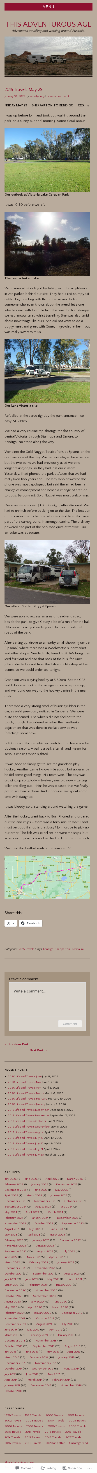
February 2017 (61, 1379)
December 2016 (41, 1385)
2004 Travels (55, 1420)
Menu (48, 7)
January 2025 (59, 1195)
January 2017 (12, 1385)
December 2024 (15, 1201)
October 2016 (14, 1391)
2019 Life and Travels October (27, 1121)
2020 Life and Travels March (26, 1093)
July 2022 (69, 1251)
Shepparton (62, 949)
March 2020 (60, 1307)
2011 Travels (32, 1431)
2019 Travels (33, 1443)
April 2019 (55, 1329)
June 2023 (56, 1229)
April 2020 (35, 1307)
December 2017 (15, 1363)
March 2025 (34, 1195)
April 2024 (32, 1212)
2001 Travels (75, 1415)
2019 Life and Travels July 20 (26, 1154)
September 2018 (44, 1346)
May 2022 (33, 1257)
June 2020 (60, 1301)
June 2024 (66, 1206)
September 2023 (73, 1223)
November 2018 (46, 1340)
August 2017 (71, 1368)
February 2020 (14, 1312)
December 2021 (15, 1268)
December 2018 (15, 1340)
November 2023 (15, 1223)
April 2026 (52, 1178)
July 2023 (35, 1229)
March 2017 (35, 1379)
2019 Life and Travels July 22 (26, 1143)
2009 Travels (77, 1426)
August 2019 (44, 1324)
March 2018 (12, 1357)
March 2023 (57, 1234)
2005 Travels (77, 1420)
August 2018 (72, 1346)
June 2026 (31, 1178)
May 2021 (53, 1279)
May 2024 (11, 1212)
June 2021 (31, 1279)
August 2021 (72, 1273)
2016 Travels (53, 1437)
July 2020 (37, 1301)
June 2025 (41, 1189)
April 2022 (56, 1257)
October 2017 (13, 1368)
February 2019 (39, 1335)
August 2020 (13, 1301)
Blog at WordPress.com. (20, 1462)
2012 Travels (53, 1431)
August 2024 (43, 1206)
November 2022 (15, 1245)
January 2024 (40, 1217)
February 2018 (39, 1357)
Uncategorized (78, 1443)
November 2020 (47, 1290)
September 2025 (16, 1189)
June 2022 (11, 1257)
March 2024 (55, 1212)
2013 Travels (73, 1431)
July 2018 (10, 1351)
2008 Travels (56, 1426)
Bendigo (48, 949)
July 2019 (68, 1324)
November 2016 (71, 1385)
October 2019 (45, 1318)
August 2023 (13, 1229)
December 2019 (72, 1312)
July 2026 (11, 1178)
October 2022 (44, 1245)
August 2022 (45, 1251)
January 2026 (39, 1184)
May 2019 (33, 1329)
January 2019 (66, 1335)
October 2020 (14, 1296)
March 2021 (12, 1284)
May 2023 (11, 1234)
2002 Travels (13, 1420)
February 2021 (38, 1284)
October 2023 (44, 1223)
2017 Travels (73, 1437)
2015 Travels (26, 949)
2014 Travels (12, 1437)
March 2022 (12, 1262)
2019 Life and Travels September (29, 1126)
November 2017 (45, 1363)
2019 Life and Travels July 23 (26, 1137)
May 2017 (54, 1374)
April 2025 (11, 1195)
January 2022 (66, 1262)
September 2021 (43, 1273)
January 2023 (41, 1240)
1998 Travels (13, 1415)
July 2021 (10, 1279)
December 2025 (66, 1184)
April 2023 (33, 1234)
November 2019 (15, 1318)
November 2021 (45, 1268)
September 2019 (15, 1324)
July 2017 (10, 1374)
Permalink (78, 949)
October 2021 (13, 1273)
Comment (70, 1024)
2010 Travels (13, 1431)
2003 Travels (34, 1420)
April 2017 (11, 1379)
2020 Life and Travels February (27, 1098)
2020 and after (55, 1443)
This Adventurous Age (48, 24)
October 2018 (14, 1346)
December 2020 (15, 1290)
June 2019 (11, 1329)
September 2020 (44, 1296)
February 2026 (14, 1184)
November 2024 (45, 1201)
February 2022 (38, 1262)
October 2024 (73, 1201)
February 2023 (14, 1240)
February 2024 (14, 1217)
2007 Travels (34, 1426)
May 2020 (11, 1307)
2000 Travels (54, 1415)
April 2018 (74, 1351)
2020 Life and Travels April (25, 1087)
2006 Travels (13, 1426)
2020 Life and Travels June (25, 1076)
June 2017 (32, 1374)
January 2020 (42, 1312)
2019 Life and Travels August (26, 1132)
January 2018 (66, 1357)
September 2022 (16, 1251)
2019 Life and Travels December (28, 1109)
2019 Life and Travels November (28, 1115)
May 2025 (61, 1189)
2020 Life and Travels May (24, 1082)
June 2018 (31, 1351)
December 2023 (67, 1217)
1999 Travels (33, 1415)
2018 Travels (13, 1443)
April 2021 (75, 1279)
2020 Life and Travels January (26, 1104)
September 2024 (16, 1206)
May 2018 (53, 1351)
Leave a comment (58, 96)
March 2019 (12, 1335)
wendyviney (37, 96)
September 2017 (42, 1368)
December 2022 (70, 1240)
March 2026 (75, 1178)
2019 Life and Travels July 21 (25, 1149)
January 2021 (64, 1284)
